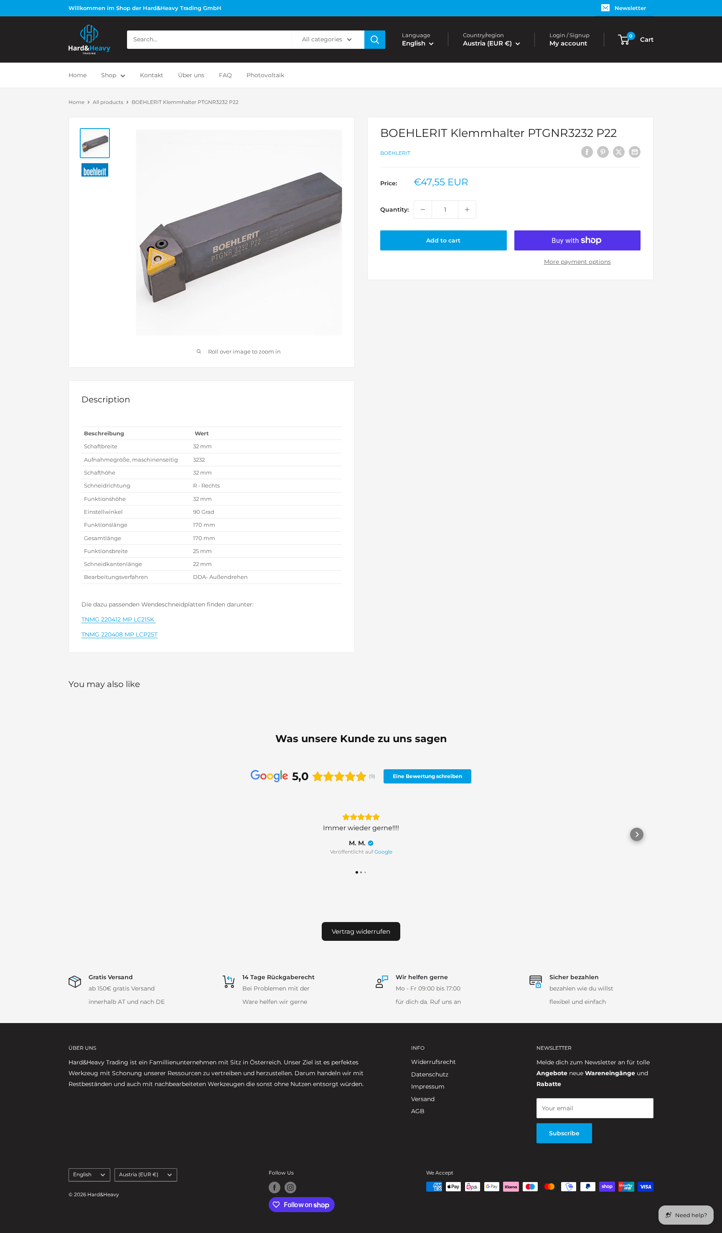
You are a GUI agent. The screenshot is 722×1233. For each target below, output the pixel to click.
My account (568, 43)
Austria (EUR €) (138, 1174)
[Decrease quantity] (423, 209)
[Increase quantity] (467, 209)
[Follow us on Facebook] (274, 1187)
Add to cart (443, 240)
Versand (423, 1099)
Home (77, 75)
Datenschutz (429, 1074)
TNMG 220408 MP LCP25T (119, 634)
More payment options (577, 261)
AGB (418, 1111)
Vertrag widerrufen (361, 931)
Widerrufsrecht (433, 1062)
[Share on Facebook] (587, 152)
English (82, 1174)
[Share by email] (635, 152)
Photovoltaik (265, 75)
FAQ (225, 75)
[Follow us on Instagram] (290, 1187)
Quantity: (394, 209)
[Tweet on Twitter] (619, 152)
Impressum (428, 1086)
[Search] (374, 39)
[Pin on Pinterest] (603, 152)
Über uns (191, 75)
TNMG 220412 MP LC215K (118, 619)
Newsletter (630, 8)
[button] (85, 834)
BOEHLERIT (395, 153)
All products (108, 102)
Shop (108, 75)
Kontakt (151, 75)
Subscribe (564, 1133)
